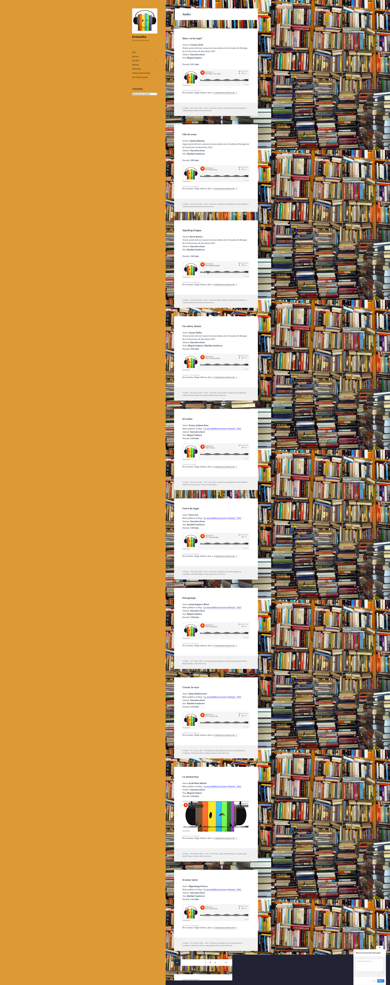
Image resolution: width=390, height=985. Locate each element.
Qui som (135, 56)
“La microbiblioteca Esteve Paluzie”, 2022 (222, 428)
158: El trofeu (193, 464)
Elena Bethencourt (222, 750)
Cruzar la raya (190, 687)
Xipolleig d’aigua (191, 230)
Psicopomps (189, 597)
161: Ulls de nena (194, 186)
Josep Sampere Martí (239, 661)
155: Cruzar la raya (194, 732)
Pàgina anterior (177, 962)
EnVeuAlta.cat (185, 90)
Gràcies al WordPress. (190, 979)
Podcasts (135, 65)
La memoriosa (190, 776)
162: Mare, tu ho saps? (195, 90)
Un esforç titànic (191, 326)
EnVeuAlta (139, 37)
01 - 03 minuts (211, 204)
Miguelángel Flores (213, 945)
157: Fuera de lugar (194, 553)
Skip (374, 981)
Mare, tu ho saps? (192, 38)
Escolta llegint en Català (232, 482)
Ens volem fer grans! (140, 77)
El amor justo (190, 879)
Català (219, 108)
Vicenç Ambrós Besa (209, 484)
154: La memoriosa (194, 835)
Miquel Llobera (193, 110)
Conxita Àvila (228, 108)
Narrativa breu (206, 110)
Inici (134, 52)
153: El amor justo (194, 925)
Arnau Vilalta (222, 393)
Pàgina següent (254, 962)
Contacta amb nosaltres (141, 73)
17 (227, 962)
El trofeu (187, 418)
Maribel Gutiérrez (195, 206)
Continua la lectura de (225, 92)
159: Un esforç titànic (195, 374)
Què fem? (136, 60)
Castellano (221, 572)
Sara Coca (221, 574)
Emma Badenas (229, 204)
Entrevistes (136, 69)
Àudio (186, 108)
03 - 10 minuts (211, 108)
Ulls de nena (189, 134)
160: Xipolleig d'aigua (195, 282)
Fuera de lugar (190, 508)
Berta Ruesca (222, 300)
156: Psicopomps (194, 643)
